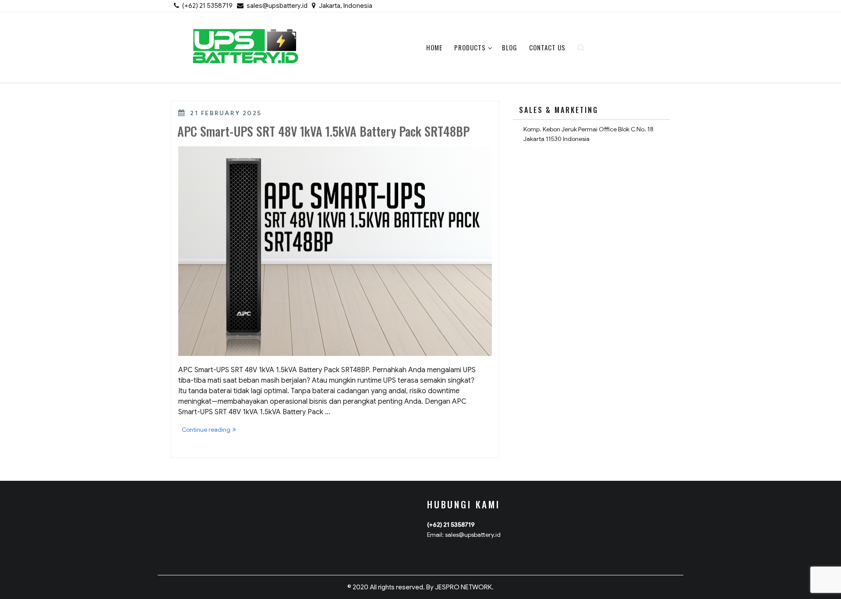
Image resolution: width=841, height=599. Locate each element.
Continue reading (211, 430)
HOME (434, 47)
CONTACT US (547, 47)
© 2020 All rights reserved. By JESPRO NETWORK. (420, 587)
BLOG (509, 47)
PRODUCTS (470, 47)
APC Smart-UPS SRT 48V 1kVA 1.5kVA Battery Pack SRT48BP (323, 131)
